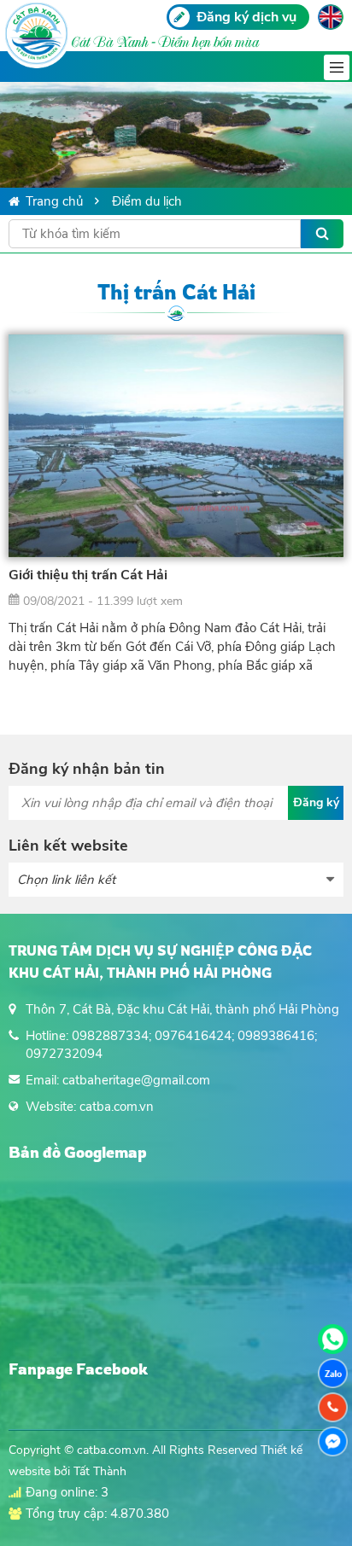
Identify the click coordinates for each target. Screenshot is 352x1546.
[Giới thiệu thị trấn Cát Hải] (176, 445)
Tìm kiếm (322, 233)
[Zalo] (333, 1373)
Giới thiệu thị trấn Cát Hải (88, 575)
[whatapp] (333, 1339)
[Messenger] (333, 1441)
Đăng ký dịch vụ (246, 17)
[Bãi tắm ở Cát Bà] (176, 135)
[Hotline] (333, 1407)
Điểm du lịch (147, 201)
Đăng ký (316, 802)
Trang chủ (54, 201)
